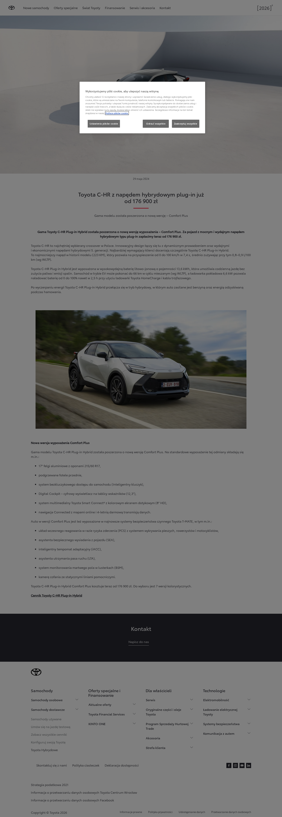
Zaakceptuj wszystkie (185, 123)
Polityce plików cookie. (116, 113)
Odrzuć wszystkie (155, 123)
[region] (142, 107)
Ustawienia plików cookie (104, 123)
